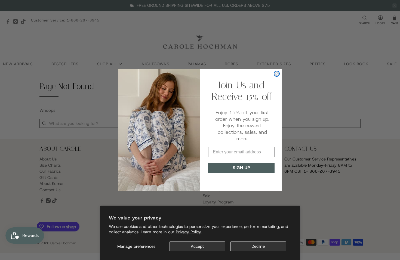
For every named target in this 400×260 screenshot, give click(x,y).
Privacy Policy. (189, 232)
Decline (258, 246)
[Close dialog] (276, 73)
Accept (197, 246)
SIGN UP (241, 168)
